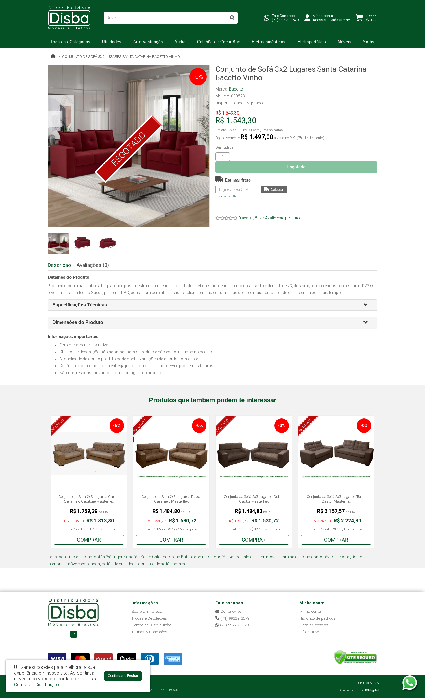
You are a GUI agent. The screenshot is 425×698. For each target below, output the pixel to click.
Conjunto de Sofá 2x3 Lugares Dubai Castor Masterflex (254, 498)
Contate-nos (231, 611)
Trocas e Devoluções (149, 618)
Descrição (59, 265)
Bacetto (236, 89)
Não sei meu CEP (227, 196)
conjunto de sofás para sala (164, 564)
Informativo (309, 632)
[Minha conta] (307, 17)
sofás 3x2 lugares (110, 557)
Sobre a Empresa (147, 611)
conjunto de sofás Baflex (217, 557)
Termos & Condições (149, 632)
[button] (368, 305)
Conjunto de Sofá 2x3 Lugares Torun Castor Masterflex (336, 498)
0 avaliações (250, 218)
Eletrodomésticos (269, 42)
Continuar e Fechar (123, 676)
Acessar (319, 20)
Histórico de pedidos (317, 618)
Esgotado (296, 166)
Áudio (180, 42)
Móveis (345, 42)
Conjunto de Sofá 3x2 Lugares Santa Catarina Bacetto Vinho (121, 56)
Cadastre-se (340, 20)
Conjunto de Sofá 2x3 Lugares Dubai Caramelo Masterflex (171, 498)
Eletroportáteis (312, 42)
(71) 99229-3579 (285, 20)
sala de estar (252, 557)
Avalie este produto (282, 218)
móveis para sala (282, 557)
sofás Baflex (180, 557)
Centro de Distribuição (151, 625)
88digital (372, 690)
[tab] (212, 305)
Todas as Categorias (70, 42)
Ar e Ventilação (148, 42)
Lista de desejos (313, 625)
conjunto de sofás (75, 557)
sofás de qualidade (119, 564)
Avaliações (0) (93, 265)
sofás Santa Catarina (148, 557)
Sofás (368, 42)
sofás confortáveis (317, 557)
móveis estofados (83, 564)
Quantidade (224, 147)
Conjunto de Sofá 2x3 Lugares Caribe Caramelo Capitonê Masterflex (88, 498)
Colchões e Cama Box (218, 42)
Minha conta (310, 611)
